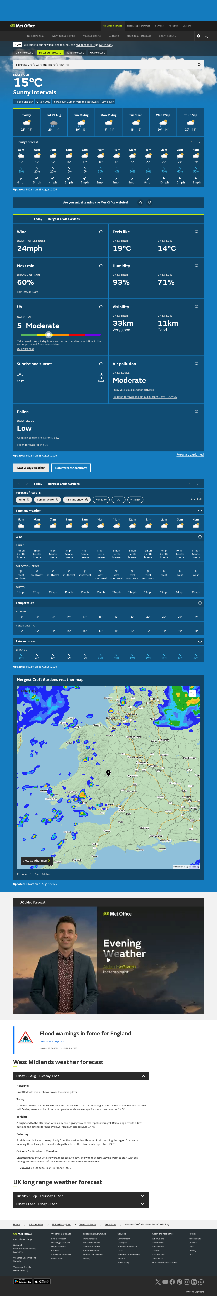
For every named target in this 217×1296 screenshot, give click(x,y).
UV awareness (25, 349)
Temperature (44, 500)
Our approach (90, 1238)
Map (75, 52)
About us (173, 25)
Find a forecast (34, 36)
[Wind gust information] (100, 232)
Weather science (91, 1242)
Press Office (158, 1246)
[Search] (198, 63)
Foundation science (93, 1254)
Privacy (192, 1250)
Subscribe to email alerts (164, 1262)
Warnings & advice (63, 36)
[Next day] (27, 219)
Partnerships (158, 1254)
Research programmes (138, 25)
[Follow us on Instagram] (186, 1281)
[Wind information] (199, 537)
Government (124, 1238)
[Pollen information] (196, 412)
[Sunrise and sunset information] (100, 364)
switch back (105, 45)
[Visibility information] (196, 307)
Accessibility (195, 1238)
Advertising (123, 1262)
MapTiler (179, 867)
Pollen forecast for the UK (32, 445)
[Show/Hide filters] (200, 493)
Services (159, 25)
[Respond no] (149, 202)
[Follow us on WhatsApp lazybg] (201, 1281)
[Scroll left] (191, 142)
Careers (187, 25)
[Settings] (198, 36)
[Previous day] (19, 219)
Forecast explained (190, 454)
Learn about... (167, 36)
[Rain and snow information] (199, 641)
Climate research (91, 1246)
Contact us (157, 1258)
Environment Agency (52, 1041)
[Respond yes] (140, 202)
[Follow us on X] (158, 1281)
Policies (193, 1233)
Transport (122, 1242)
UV (118, 499)
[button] (108, 774)
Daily (24, 52)
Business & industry (127, 1246)
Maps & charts (92, 36)
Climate (114, 36)
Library (86, 1258)
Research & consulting (129, 1254)
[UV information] (100, 307)
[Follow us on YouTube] (165, 1281)
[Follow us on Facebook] (172, 1281)
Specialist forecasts (139, 36)
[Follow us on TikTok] (179, 1281)
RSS (191, 1254)
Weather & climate (112, 25)
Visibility (135, 499)
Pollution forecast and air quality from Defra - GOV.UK (145, 397)
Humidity (101, 499)
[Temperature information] (199, 603)
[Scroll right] (199, 142)
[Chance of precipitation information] (100, 266)
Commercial (158, 1242)
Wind (20, 500)
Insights (121, 1258)
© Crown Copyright (195, 1292)
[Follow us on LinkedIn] (194, 1281)
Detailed (50, 52)
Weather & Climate (61, 1233)
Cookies (193, 1242)
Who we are (158, 1238)
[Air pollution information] (196, 364)
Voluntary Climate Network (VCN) (22, 1269)
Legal (191, 1246)
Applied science (91, 1250)
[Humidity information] (196, 266)
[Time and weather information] (199, 510)
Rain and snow (73, 500)
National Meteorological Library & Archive (24, 1248)
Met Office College (22, 1239)
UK (97, 52)
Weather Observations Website (24, 1259)
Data (120, 1250)
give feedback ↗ (85, 45)
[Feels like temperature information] (196, 232)
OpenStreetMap (192, 867)
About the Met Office (163, 1233)
